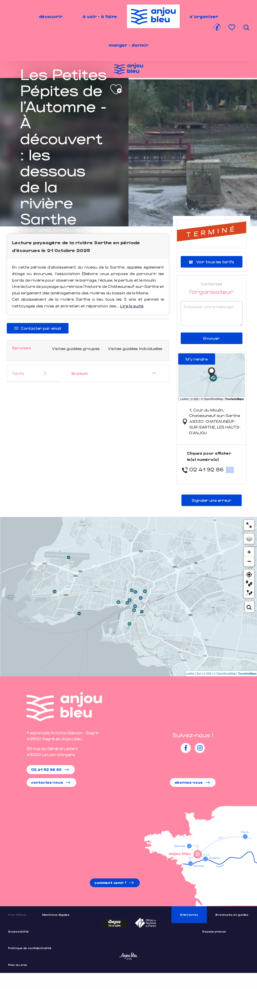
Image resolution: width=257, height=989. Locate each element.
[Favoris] (232, 27)
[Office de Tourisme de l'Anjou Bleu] (64, 706)
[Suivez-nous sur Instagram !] (200, 748)
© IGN (207, 673)
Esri (199, 673)
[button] (246, 27)
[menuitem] (51, 16)
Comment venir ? (110, 882)
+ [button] (249, 552)
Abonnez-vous (188, 782)
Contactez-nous (47, 782)
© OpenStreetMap (225, 673)
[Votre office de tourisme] (217, 28)
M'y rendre (197, 359)
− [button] (249, 561)
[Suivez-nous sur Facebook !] (186, 748)
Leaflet (190, 673)
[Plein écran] (248, 525)
